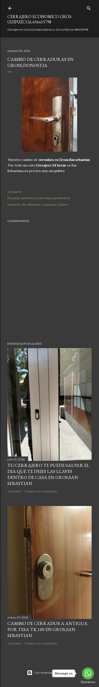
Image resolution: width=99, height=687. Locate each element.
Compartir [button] (14, 192)
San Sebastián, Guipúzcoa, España (45, 204)
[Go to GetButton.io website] (88, 682)
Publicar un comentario (41, 491)
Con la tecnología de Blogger (53, 672)
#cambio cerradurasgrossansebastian (46, 198)
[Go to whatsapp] (88, 673)
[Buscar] (89, 7)
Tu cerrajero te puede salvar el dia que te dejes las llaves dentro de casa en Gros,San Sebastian (48, 474)
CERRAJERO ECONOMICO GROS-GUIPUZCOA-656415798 (39, 19)
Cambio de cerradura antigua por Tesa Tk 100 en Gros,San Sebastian (47, 629)
